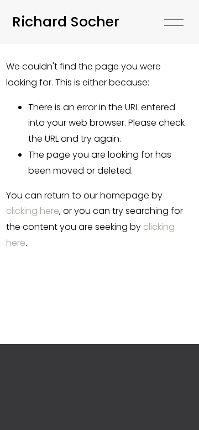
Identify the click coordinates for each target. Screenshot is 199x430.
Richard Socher (65, 21)
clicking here (32, 211)
